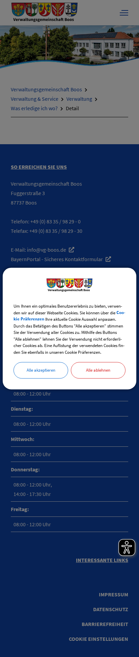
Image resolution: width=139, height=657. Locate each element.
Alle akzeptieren (41, 370)
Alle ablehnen (98, 370)
